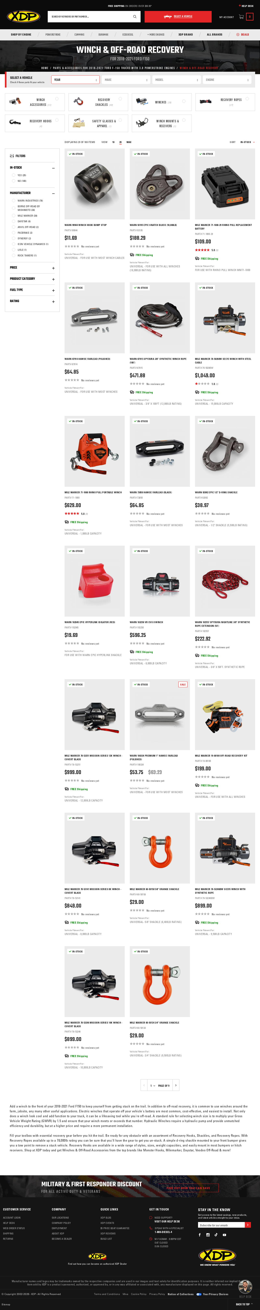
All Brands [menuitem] (214, 35)
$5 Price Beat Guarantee (115, 1228)
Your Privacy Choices (215, 1294)
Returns (8, 1238)
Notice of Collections (181, 1294)
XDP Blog (106, 1217)
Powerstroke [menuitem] (53, 35)
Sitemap (6, 1304)
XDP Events (107, 1222)
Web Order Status (14, 1228)
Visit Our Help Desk (167, 1221)
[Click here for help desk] (245, 1288)
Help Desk (248, 6)
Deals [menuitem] (245, 35)
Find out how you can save (188, 1188)
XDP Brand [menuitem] (186, 35)
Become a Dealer (62, 1238)
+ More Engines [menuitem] (156, 35)
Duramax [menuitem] (103, 35)
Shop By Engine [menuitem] (21, 35)
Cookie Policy (139, 1294)
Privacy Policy (157, 1294)
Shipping (8, 1233)
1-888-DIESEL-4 (163, 1232)
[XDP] (23, 17)
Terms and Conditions (107, 1294)
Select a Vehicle (183, 16)
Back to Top (243, 1304)
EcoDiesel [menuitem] (127, 35)
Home (45, 68)
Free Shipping (116, 6)
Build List (106, 1238)
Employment (59, 1228)
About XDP (58, 1233)
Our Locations (60, 1217)
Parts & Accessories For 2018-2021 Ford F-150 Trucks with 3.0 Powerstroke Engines (114, 68)
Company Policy (61, 1222)
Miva (125, 1294)
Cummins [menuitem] (79, 35)
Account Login (12, 1217)
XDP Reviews (108, 1233)
